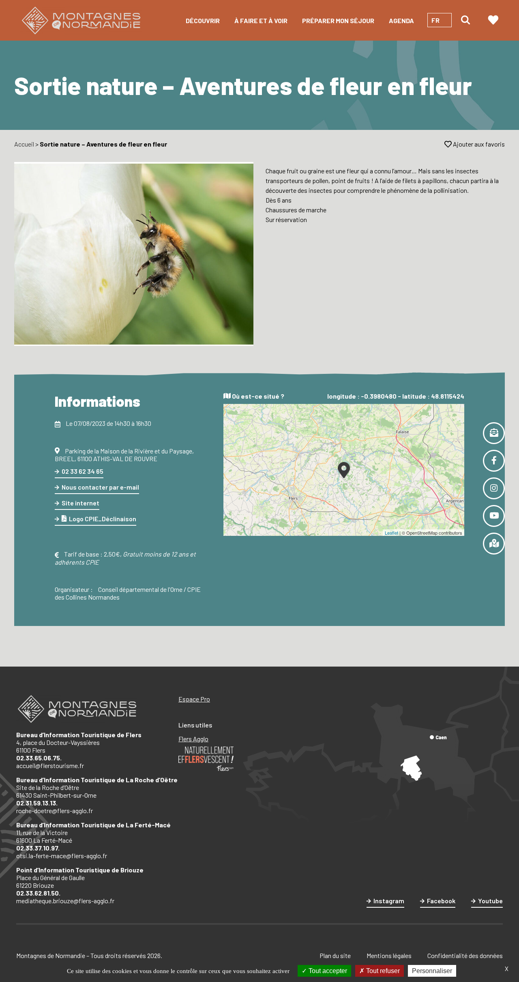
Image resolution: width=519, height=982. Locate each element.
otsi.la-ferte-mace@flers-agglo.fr (61, 855)
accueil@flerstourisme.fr (50, 765)
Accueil (24, 144)
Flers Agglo (193, 738)
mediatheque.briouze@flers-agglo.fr (65, 900)
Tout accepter (327, 970)
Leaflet (391, 532)
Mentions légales (389, 955)
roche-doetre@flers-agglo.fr (54, 810)
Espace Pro (194, 699)
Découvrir (203, 20)
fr (435, 20)
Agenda (401, 20)
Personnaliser (432, 970)
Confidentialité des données (465, 955)
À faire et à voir (260, 20)
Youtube (490, 900)
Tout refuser (382, 970)
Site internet (80, 503)
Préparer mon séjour (338, 20)
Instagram (388, 900)
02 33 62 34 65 (82, 471)
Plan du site (335, 955)
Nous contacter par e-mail (100, 487)
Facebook (441, 900)
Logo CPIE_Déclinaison (102, 518)
